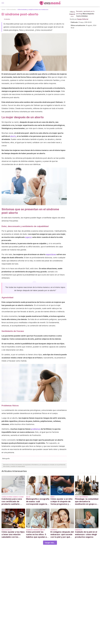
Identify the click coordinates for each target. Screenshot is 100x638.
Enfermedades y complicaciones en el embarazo (33, 9)
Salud (3, 9)
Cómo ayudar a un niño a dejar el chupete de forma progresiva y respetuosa (61, 501)
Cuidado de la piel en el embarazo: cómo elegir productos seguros (86, 534)
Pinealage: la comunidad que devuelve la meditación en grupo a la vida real (86, 501)
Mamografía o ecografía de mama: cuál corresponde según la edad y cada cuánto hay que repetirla (37, 501)
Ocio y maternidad (81, 497)
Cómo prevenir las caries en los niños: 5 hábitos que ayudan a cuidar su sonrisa (36, 534)
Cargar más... (50, 543)
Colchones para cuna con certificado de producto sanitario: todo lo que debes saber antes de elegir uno (13, 501)
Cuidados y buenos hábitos (35, 530)
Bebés (52, 497)
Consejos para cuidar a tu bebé (13, 497)
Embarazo (78, 530)
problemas (35, 429)
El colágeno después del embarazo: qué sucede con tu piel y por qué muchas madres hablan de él (62, 534)
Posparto (53, 530)
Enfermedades (11, 9)
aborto (13, 136)
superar (28, 237)
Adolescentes (7, 530)
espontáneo (51, 254)
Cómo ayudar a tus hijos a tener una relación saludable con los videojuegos (13, 534)
